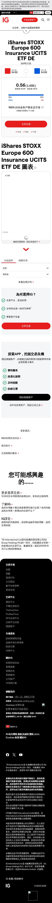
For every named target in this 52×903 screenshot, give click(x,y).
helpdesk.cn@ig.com (23, 700)
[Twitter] (14, 754)
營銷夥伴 (10, 674)
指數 (8, 573)
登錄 (48, 12)
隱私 (31, 734)
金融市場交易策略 (15, 642)
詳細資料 (8, 260)
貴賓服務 (10, 666)
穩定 (27, 132)
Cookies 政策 (12, 737)
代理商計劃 (11, 683)
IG (7, 734)
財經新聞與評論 (13, 638)
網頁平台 (10, 602)
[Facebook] (7, 754)
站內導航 (12, 734)
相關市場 (23, 260)
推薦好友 (10, 670)
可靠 (34, 132)
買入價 (43, 70)
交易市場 (10, 564)
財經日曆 (10, 646)
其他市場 (10, 589)
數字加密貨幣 (12, 585)
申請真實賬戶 (29, 20)
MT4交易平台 (12, 618)
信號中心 (10, 650)
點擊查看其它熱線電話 (17, 709)
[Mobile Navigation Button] (48, 20)
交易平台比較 (12, 622)
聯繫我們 (10, 691)
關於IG (9, 657)
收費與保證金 (12, 662)
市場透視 (10, 633)
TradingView (12, 610)
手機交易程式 (12, 606)
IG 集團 (9, 878)
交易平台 (10, 597)
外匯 (8, 569)
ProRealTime (12, 614)
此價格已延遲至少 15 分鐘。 (26, 110)
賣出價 (14, 70)
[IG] (6, 19)
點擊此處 (20, 704)
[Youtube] (20, 754)
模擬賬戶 (10, 626)
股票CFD (10, 577)
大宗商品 (10, 581)
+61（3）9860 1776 (25, 696)
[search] (43, 20)
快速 (19, 132)
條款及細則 (23, 734)
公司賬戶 (10, 678)
